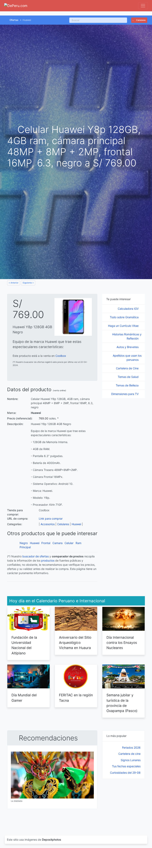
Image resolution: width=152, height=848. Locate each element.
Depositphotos (51, 839)
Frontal (45, 543)
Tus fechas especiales (126, 766)
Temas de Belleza (127, 385)
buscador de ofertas (35, 556)
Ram (78, 543)
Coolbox (60, 355)
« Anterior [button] (13, 282)
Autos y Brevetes (128, 347)
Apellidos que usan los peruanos (127, 357)
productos (47, 560)
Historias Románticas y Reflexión (127, 336)
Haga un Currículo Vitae (123, 325)
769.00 (43, 418)
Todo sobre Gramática (124, 317)
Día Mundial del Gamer (24, 697)
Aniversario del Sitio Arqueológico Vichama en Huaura (75, 642)
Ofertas (14, 19)
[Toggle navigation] (143, 5)
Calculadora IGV (128, 308)
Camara (57, 543)
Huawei (76, 524)
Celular (69, 543)
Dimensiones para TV (125, 394)
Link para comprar (51, 518)
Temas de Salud (128, 376)
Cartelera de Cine (127, 368)
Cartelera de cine (129, 753)
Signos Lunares (131, 760)
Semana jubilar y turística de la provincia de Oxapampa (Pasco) (121, 703)
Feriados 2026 (131, 747)
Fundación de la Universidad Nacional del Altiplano (24, 645)
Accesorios (48, 524)
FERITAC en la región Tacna (76, 697)
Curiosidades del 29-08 (125, 772)
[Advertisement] (123, 803)
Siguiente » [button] (28, 282)
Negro (24, 543)
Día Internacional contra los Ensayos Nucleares (121, 642)
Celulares (141, 20)
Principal (25, 547)
